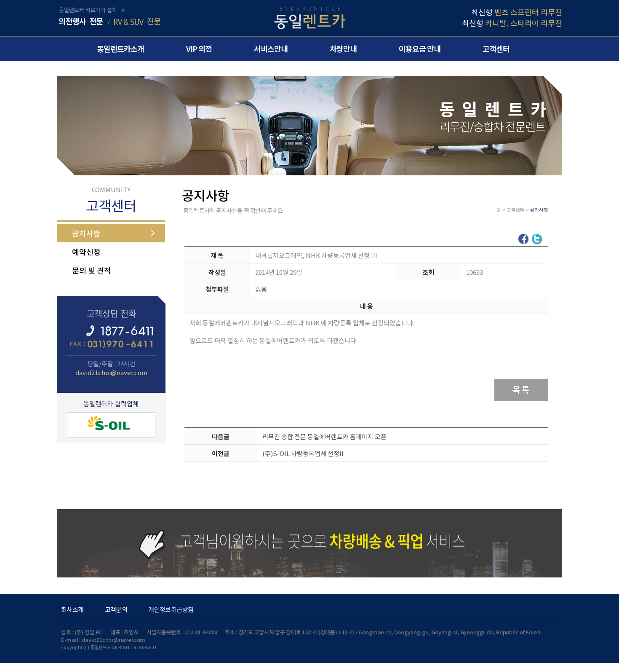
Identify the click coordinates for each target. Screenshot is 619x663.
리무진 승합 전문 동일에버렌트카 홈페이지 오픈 (324, 436)
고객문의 (116, 609)
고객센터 (496, 48)
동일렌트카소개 (120, 48)
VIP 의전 (199, 48)
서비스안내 (271, 48)
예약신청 (86, 251)
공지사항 (86, 233)
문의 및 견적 (91, 270)
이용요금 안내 (419, 48)
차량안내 (343, 48)
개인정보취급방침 (170, 609)
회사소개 (72, 609)
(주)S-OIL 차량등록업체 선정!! (303, 453)
